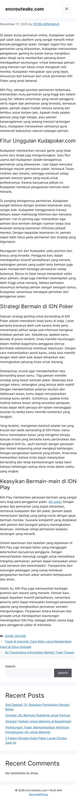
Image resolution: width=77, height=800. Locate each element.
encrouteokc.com (24, 9)
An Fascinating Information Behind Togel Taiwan (39, 652)
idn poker (55, 502)
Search (10, 666)
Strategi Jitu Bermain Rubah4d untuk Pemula (37, 715)
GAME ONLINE (15, 636)
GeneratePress (38, 794)
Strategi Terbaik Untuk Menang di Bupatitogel (38, 721)
